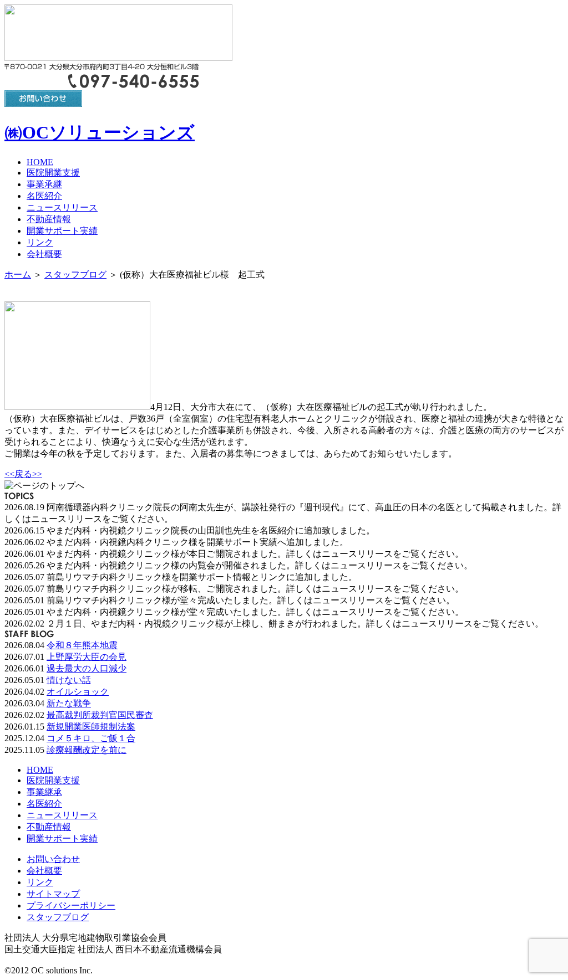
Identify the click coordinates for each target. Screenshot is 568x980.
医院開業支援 (53, 172)
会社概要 (44, 254)
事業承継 (44, 184)
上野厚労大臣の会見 (86, 656)
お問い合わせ (53, 859)
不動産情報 (49, 219)
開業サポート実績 (62, 230)
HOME (40, 162)
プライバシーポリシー (71, 905)
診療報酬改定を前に (86, 750)
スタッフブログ (75, 274)
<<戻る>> (23, 474)
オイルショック (78, 691)
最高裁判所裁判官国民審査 (100, 715)
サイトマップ (53, 894)
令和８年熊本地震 (82, 645)
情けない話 (69, 680)
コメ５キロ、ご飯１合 (91, 738)
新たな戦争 (69, 703)
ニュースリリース (62, 207)
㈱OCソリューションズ (99, 132)
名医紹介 (44, 196)
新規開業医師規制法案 (91, 726)
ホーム (17, 274)
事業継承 (44, 792)
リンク (40, 242)
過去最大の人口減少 (86, 668)
